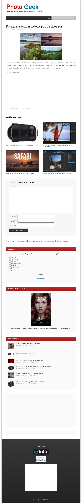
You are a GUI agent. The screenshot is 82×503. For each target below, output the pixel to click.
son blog (16, 72)
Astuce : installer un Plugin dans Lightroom (29, 373)
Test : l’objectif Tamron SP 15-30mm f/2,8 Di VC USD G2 (22, 146)
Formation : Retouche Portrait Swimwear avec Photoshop (57, 146)
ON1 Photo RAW (16, 267)
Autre (13, 271)
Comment (13, 186)
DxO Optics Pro (16, 263)
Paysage (27, 108)
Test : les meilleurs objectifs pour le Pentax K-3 (30, 382)
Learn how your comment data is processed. (51, 241)
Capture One (15, 261)
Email (13, 221)
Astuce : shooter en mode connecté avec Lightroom (31, 352)
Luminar (13, 265)
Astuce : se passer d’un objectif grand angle (57, 173)
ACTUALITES (29, 29)
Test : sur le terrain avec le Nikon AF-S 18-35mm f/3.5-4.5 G (34, 366)
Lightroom (14, 257)
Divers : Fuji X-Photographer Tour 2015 (27, 343)
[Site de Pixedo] (41, 461)
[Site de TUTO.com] (41, 454)
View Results (41, 278)
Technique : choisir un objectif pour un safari (21, 173)
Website (13, 226)
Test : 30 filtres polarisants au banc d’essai (29, 360)
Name (13, 216)
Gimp (12, 269)
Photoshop (14, 259)
